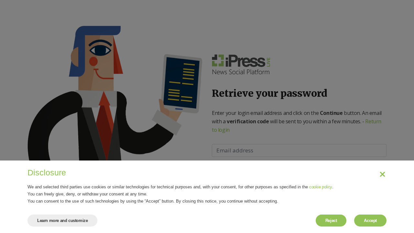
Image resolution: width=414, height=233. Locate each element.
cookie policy (320, 186)
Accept (370, 220)
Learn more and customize (62, 220)
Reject (331, 220)
